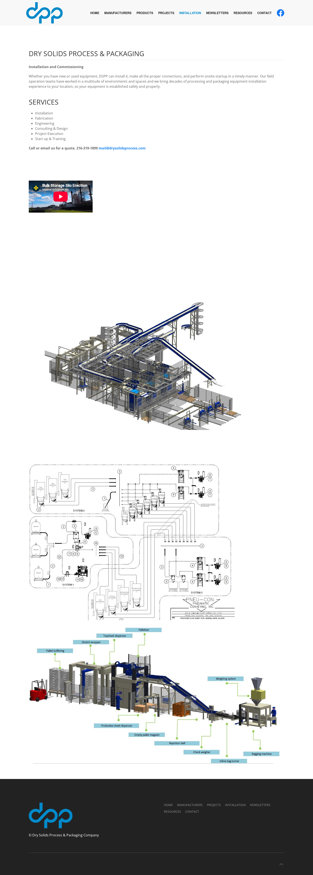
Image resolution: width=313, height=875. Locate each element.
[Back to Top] (281, 864)
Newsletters (217, 13)
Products (144, 13)
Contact (264, 13)
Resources (243, 13)
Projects (166, 13)
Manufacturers (117, 13)
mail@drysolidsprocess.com (122, 148)
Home (94, 13)
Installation (190, 13)
